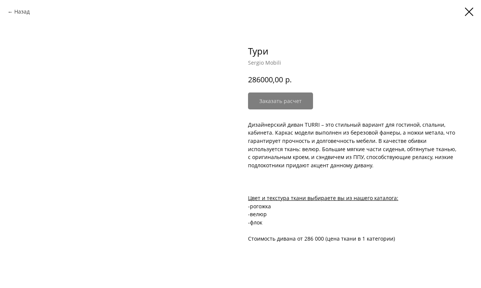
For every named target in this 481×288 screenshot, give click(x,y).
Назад (22, 11)
